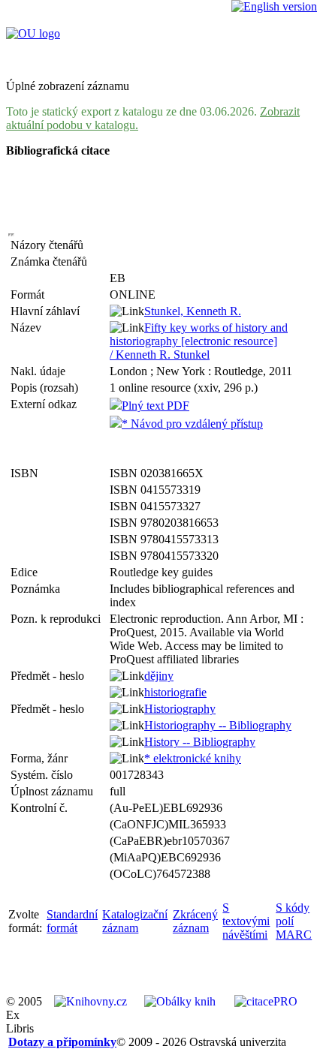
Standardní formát (72, 921)
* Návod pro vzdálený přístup (192, 423)
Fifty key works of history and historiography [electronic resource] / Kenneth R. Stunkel (199, 341)
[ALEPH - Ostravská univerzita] (33, 33)
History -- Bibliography (199, 741)
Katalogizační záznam (135, 921)
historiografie (175, 692)
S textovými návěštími (246, 921)
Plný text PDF (155, 405)
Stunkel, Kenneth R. (192, 311)
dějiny (159, 675)
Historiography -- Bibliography (217, 725)
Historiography (180, 708)
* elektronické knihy (192, 758)
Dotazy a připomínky (62, 1041)
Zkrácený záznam (195, 921)
